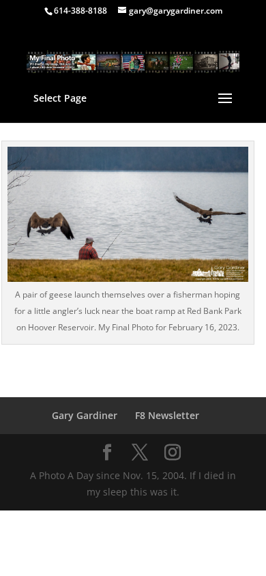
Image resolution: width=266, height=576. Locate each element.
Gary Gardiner (84, 415)
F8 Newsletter (167, 415)
